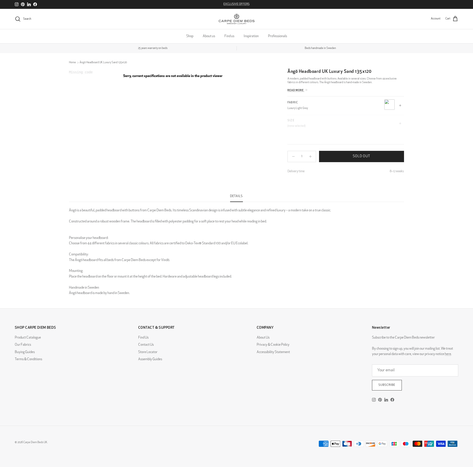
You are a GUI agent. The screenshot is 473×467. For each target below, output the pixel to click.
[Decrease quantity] (292, 156)
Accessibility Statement (273, 352)
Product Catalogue (28, 338)
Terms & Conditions (28, 359)
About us (209, 36)
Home (72, 62)
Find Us (143, 338)
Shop (189, 36)
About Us (263, 338)
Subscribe (386, 385)
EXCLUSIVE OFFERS (236, 4)
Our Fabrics (23, 345)
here (448, 354)
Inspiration (251, 36)
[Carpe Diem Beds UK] (236, 19)
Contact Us (146, 345)
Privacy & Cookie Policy (273, 345)
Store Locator (147, 352)
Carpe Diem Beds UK (35, 442)
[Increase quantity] (311, 156)
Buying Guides (25, 352)
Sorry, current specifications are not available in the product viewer (172, 76)
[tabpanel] (236, 249)
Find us (229, 36)
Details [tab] (236, 196)
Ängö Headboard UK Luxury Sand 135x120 (103, 62)
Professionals (277, 36)
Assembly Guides (150, 359)
